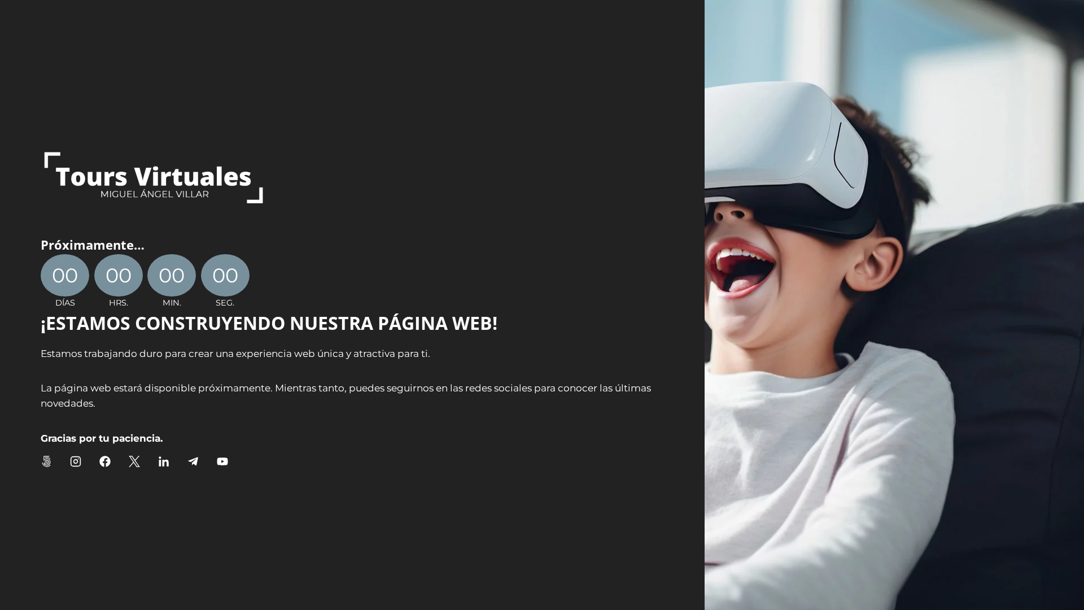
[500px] (46, 461)
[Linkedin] (163, 461)
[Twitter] (134, 461)
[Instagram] (75, 461)
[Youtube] (222, 461)
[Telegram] (193, 461)
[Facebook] (105, 461)
